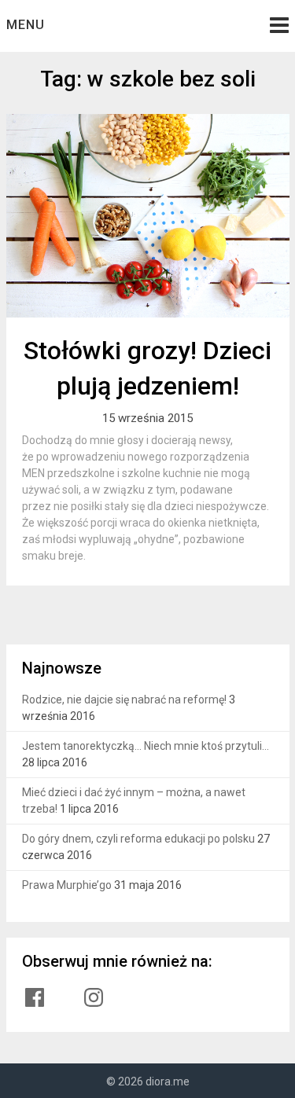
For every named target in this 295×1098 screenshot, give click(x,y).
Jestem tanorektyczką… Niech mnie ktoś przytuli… (145, 746)
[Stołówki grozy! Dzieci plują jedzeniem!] (147, 216)
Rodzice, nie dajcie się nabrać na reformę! (124, 699)
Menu (25, 24)
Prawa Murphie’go (67, 885)
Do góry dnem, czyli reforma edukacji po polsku (138, 838)
